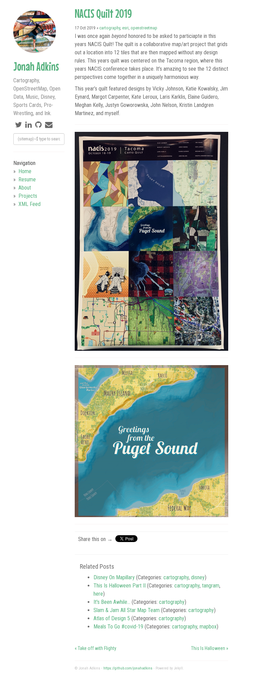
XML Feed (29, 204)
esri (125, 27)
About (24, 187)
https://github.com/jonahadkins (127, 668)
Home (24, 171)
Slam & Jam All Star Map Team (126, 610)
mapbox (208, 626)
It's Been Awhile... (111, 602)
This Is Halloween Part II (119, 585)
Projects (27, 196)
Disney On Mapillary (114, 577)
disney (198, 577)
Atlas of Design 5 (111, 618)
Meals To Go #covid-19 (118, 626)
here (98, 594)
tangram (210, 585)
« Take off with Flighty (95, 648)
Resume (27, 179)
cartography (109, 27)
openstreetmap (144, 27)
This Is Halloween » (209, 648)
